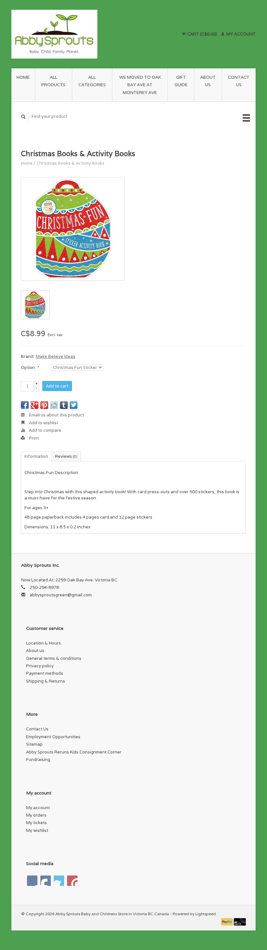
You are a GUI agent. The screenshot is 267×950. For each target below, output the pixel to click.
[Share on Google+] (34, 405)
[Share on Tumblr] (64, 405)
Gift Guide (181, 81)
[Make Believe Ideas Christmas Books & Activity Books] (72, 228)
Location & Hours (43, 643)
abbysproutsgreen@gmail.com (61, 595)
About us (208, 81)
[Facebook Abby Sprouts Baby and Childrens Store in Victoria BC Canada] (32, 880)
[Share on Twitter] (73, 405)
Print (33, 438)
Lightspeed (205, 913)
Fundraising (38, 759)
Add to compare (44, 430)
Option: (29, 367)
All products (53, 81)
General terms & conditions (53, 658)
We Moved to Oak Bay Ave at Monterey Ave (140, 85)
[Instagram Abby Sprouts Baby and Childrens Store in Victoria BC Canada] (72, 880)
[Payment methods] (227, 921)
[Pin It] (44, 405)
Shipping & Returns (45, 681)
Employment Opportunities (53, 737)
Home (23, 77)
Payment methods (44, 673)
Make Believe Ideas (55, 356)
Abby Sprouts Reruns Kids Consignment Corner (73, 752)
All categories (92, 81)
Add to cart (57, 386)
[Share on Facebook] (25, 405)
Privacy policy (40, 666)
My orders (36, 815)
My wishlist (37, 830)
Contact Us (238, 81)
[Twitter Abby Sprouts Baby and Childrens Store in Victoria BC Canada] (45, 880)
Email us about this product (56, 415)
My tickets (36, 822)
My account (240, 34)
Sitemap (34, 744)
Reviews (66, 456)
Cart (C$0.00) (202, 34)
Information (36, 456)
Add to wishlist (43, 423)
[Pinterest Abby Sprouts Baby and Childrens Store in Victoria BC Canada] (59, 880)
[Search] (23, 116)
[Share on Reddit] (54, 405)
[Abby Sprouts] (77, 34)
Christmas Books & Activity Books (70, 163)
